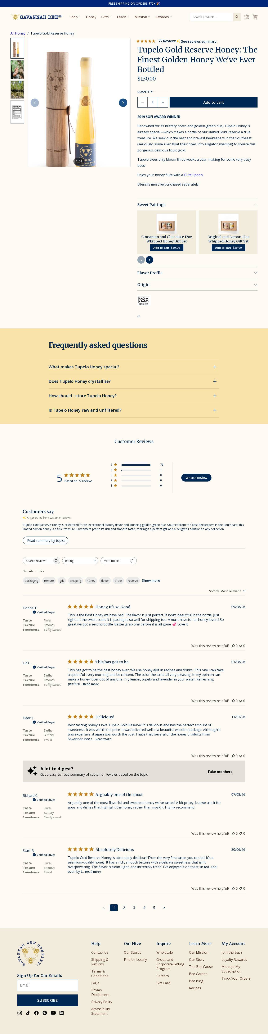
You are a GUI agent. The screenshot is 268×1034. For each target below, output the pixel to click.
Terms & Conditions (99, 973)
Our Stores (132, 952)
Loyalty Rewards (234, 959)
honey (91, 581)
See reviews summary (198, 41)
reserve (133, 581)
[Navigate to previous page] (104, 907)
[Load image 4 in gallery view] (17, 112)
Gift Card (163, 983)
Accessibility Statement (100, 1011)
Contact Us (99, 952)
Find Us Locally (135, 959)
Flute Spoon (193, 175)
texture (49, 581)
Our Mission (198, 952)
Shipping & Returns (99, 961)
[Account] (246, 16)
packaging (31, 581)
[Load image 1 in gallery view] (17, 48)
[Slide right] (123, 103)
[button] (79, 102)
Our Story (196, 959)
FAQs (95, 983)
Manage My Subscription (231, 969)
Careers (162, 976)
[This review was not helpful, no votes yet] (240, 645)
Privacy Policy (101, 1001)
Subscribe (47, 1000)
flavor (105, 581)
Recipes (195, 988)
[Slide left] (35, 103)
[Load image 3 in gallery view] (17, 90)
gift (62, 581)
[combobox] (80, 560)
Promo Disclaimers (100, 992)
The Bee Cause (201, 966)
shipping (75, 581)
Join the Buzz (232, 952)
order (118, 581)
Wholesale (164, 952)
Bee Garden (198, 973)
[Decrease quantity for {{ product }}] (143, 102)
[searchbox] (37, 560)
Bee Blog (196, 981)
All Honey (18, 33)
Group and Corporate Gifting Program (170, 964)
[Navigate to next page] (164, 907)
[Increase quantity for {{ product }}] (163, 102)
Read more (91, 684)
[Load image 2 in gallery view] (17, 69)
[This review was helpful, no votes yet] (233, 645)
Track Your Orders (236, 978)
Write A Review (196, 478)
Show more (151, 580)
